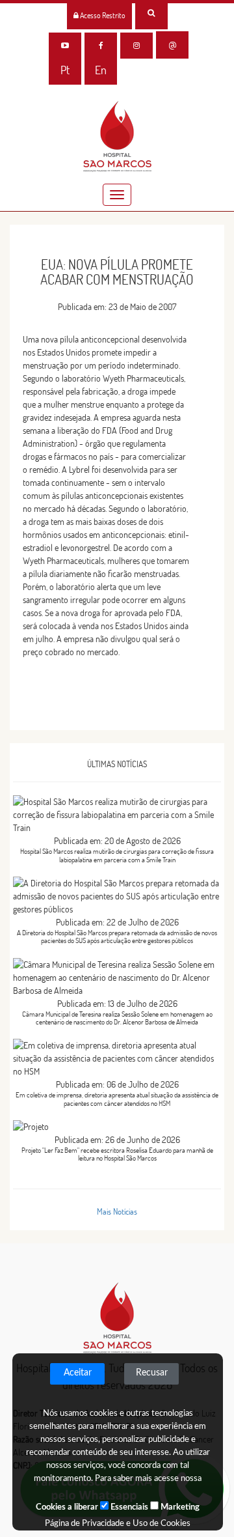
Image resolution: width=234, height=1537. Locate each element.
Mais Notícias (117, 1211)
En (101, 70)
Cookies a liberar (67, 1507)
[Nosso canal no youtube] (65, 46)
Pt (65, 70)
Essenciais (128, 1507)
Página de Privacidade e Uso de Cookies (117, 1523)
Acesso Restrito (102, 15)
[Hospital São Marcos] (100, 46)
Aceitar (78, 1372)
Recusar (152, 1372)
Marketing (179, 1507)
